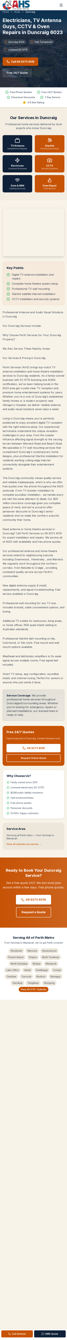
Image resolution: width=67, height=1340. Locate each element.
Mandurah (51, 963)
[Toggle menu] (61, 5)
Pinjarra (33, 957)
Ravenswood (49, 950)
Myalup (36, 963)
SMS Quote (51, 1333)
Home (6, 11)
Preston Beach (16, 957)
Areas (17, 11)
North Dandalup (19, 963)
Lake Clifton (12, 970)
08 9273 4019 (36, 748)
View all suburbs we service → (24, 844)
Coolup (57, 970)
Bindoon (40, 976)
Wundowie (16, 950)
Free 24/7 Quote (17, 72)
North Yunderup (50, 957)
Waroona (32, 950)
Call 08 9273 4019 (22, 61)
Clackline (11, 976)
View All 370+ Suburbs (34, 989)
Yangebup (33, 983)
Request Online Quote (33, 758)
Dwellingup (42, 970)
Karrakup (17, 983)
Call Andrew (19, 1333)
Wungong (49, 983)
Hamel (27, 970)
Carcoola (26, 976)
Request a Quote (34, 912)
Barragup (55, 976)
